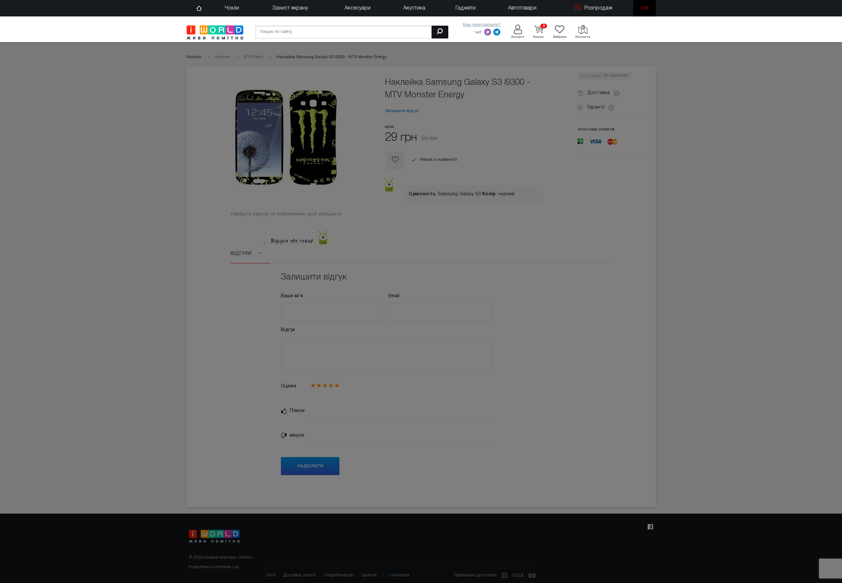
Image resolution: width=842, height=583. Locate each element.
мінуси (296, 435)
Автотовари (522, 8)
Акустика (414, 8)
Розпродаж (597, 8)
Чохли (232, 8)
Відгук (288, 330)
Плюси (296, 411)
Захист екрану (290, 8)
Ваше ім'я (292, 296)
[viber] (487, 32)
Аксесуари (358, 8)
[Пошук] (440, 32)
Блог (271, 575)
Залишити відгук (402, 111)
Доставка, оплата (299, 575)
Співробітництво (338, 575)
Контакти (400, 575)
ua (644, 8)
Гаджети (466, 8)
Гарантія (369, 575)
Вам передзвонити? (482, 25)
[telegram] (497, 32)
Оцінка (288, 386)
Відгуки (242, 254)
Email (393, 296)
